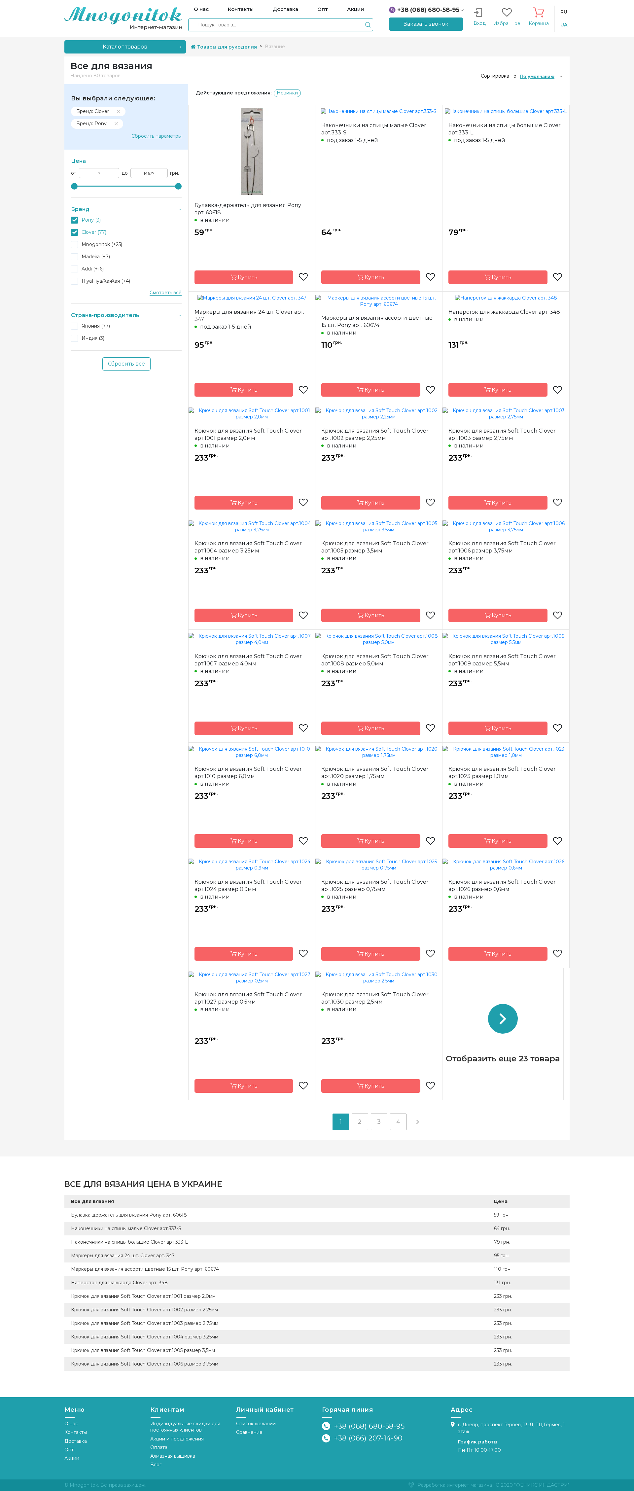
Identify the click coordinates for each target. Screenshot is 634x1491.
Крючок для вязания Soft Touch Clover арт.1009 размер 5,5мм (502, 660)
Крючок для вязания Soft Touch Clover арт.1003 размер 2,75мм (502, 434)
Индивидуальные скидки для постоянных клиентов (185, 1427)
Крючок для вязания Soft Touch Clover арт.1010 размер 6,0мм (248, 772)
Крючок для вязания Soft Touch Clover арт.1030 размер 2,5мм (375, 998)
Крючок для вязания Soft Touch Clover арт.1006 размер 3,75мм (502, 547)
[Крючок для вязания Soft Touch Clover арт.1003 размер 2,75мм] (505, 413)
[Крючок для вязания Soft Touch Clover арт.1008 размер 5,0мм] (378, 639)
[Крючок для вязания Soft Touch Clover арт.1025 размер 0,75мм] (378, 865)
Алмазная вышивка (172, 1456)
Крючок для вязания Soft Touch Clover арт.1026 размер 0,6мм (502, 885)
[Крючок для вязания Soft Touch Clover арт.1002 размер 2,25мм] (378, 413)
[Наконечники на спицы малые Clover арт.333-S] (379, 111)
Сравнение (249, 1432)
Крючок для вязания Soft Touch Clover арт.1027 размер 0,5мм (248, 998)
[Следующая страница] (417, 1122)
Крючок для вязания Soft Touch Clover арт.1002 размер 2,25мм (375, 434)
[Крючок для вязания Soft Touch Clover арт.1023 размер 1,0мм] (505, 752)
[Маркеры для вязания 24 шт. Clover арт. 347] (251, 298)
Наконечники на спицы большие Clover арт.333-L (504, 129)
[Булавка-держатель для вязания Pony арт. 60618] (252, 151)
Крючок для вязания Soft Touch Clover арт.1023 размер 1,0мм (502, 772)
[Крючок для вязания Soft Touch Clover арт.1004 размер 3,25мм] (252, 526)
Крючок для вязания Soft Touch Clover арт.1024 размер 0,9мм (248, 885)
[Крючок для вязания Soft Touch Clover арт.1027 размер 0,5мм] (252, 977)
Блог (155, 1465)
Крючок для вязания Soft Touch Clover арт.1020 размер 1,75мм (375, 772)
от (73, 173)
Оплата (158, 1447)
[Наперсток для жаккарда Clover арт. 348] (506, 298)
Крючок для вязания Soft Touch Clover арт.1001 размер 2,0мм (248, 434)
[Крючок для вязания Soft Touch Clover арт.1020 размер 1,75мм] (378, 752)
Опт (69, 1450)
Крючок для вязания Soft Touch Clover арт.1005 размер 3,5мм (375, 547)
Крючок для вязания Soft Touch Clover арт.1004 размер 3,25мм (248, 547)
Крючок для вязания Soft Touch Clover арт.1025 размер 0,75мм (375, 885)
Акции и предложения (177, 1439)
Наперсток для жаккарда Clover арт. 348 (504, 312)
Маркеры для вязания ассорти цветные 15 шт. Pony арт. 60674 (377, 321)
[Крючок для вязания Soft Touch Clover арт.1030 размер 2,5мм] (378, 977)
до (125, 173)
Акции (71, 1458)
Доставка (75, 1441)
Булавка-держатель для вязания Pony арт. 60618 (247, 209)
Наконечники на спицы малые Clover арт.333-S (373, 129)
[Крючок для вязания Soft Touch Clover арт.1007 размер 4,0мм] (252, 639)
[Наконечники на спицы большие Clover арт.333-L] (506, 111)
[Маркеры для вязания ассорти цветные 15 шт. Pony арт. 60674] (378, 300)
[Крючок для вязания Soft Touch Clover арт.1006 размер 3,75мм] (505, 526)
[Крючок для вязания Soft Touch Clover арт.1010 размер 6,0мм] (252, 752)
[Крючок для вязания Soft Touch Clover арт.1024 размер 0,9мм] (252, 865)
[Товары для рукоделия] (123, 18)
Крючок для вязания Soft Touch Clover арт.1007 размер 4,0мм (248, 660)
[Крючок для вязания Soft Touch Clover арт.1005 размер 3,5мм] (378, 526)
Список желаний (256, 1424)
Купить (247, 277)
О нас (71, 1424)
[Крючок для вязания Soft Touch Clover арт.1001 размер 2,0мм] (252, 413)
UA (563, 25)
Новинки (287, 93)
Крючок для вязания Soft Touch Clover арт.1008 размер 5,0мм (375, 660)
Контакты (75, 1432)
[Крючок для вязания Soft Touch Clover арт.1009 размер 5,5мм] (505, 639)
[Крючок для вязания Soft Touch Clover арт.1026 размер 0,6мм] (505, 865)
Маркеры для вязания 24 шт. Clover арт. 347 (249, 315)
